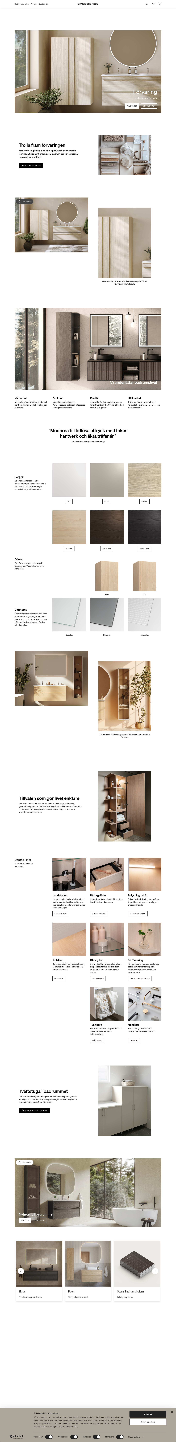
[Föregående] (21, 1271)
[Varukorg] (159, 3)
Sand (106, 502)
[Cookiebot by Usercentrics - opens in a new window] (16, 1437)
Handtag (134, 1040)
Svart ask (144, 548)
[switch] (74, 1437)
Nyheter (25, 1220)
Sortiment (40, 1220)
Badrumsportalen (22, 4)
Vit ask (69, 548)
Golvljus (59, 978)
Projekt (33, 4)
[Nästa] (155, 1271)
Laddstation (60, 914)
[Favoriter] (153, 3)
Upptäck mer (149, 106)
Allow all (148, 1414)
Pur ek (144, 502)
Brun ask (107, 548)
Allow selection (148, 1422)
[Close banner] (172, 1412)
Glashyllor (98, 978)
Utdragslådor (99, 914)
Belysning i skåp (137, 914)
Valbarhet (132, 106)
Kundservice (44, 4)
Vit (69, 502)
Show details (134, 1437)
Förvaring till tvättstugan (34, 1110)
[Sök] (147, 3)
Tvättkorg (97, 1040)
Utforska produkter (31, 165)
